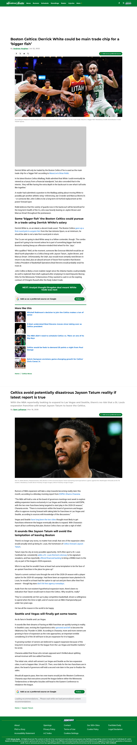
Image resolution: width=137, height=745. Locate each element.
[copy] (28, 53)
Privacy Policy (49, 729)
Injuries (71, 3)
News (28, 3)
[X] (123, 3)
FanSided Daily (114, 725)
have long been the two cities (43, 519)
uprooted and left (62, 627)
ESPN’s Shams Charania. (70, 494)
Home (17, 374)
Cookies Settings (71, 733)
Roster (63, 3)
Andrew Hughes (20, 49)
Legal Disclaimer (115, 729)
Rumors (36, 3)
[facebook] (119, 3)
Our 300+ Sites (93, 725)
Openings (47, 725)
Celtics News (27, 374)
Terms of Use (69, 729)
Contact (67, 725)
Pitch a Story (19, 729)
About (17, 725)
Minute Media (15, 739)
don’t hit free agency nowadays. (51, 583)
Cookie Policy (93, 729)
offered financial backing (50, 558)
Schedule (45, 3)
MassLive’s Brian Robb (59, 173)
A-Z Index (47, 733)
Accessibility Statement (24, 733)
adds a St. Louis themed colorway (52, 555)
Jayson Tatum (27, 708)
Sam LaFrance (19, 410)
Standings (55, 3)
